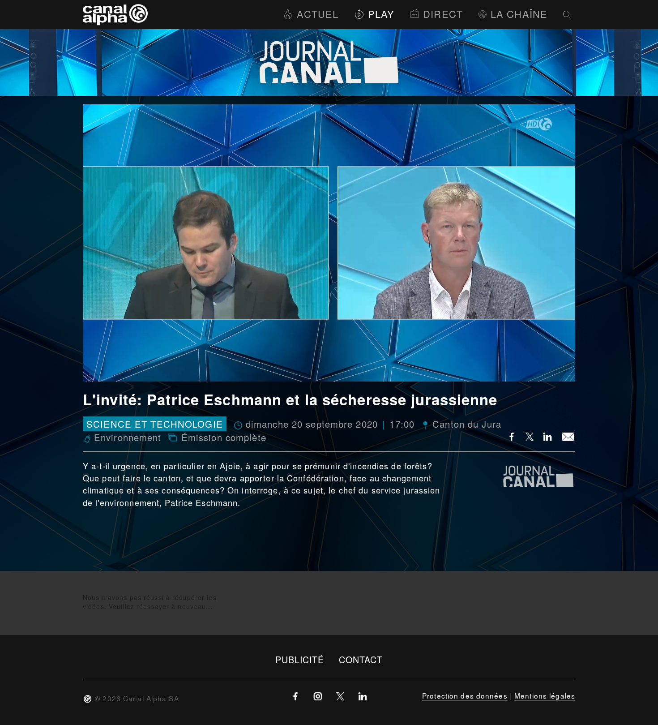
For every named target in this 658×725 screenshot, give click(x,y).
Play (381, 14)
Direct (443, 14)
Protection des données (465, 695)
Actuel (317, 14)
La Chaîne (519, 14)
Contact (361, 659)
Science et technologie (154, 423)
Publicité (300, 659)
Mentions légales (544, 695)
